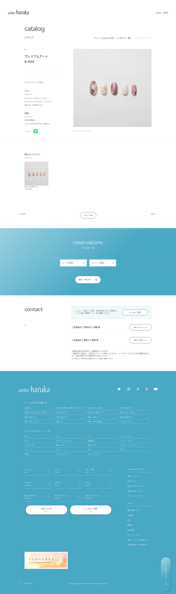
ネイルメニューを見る (35, 82)
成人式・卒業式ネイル (34, 105)
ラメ (45, 98)
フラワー (48, 101)
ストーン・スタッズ (33, 98)
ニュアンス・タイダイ (34, 101)
